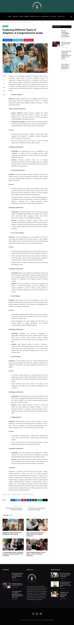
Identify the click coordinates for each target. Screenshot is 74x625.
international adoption (28, 494)
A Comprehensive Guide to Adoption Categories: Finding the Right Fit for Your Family (13, 554)
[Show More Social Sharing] (35, 40)
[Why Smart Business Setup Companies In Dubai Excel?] (55, 575)
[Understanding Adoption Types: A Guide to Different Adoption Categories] (37, 544)
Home (4, 22)
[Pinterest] (4, 90)
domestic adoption (16, 494)
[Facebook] (4, 79)
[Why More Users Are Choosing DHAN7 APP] (56, 44)
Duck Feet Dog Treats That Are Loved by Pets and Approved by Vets (65, 584)
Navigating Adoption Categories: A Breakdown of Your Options (12, 533)
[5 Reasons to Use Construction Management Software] (55, 594)
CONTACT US (61, 16)
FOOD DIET (53, 16)
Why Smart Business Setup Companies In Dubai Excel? (65, 575)
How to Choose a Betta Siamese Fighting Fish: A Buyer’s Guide (65, 66)
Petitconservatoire (49, 619)
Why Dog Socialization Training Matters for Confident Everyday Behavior (65, 33)
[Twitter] (4, 83)
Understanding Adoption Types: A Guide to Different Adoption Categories (36, 554)
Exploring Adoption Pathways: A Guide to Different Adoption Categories (35, 534)
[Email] (4, 94)
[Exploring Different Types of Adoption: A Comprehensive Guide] (25, 58)
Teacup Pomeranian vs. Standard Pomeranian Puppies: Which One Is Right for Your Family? (66, 55)
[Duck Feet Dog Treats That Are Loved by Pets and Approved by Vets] (55, 584)
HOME (9, 16)
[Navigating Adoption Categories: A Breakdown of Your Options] (13, 525)
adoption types (6, 494)
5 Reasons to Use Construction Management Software (64, 594)
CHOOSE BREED (45, 16)
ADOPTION (15, 16)
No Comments (7, 36)
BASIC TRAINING (24, 16)
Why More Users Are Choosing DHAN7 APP (66, 44)
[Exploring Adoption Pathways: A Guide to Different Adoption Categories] (37, 525)
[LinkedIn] (4, 87)
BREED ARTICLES (34, 16)
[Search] (71, 16)
